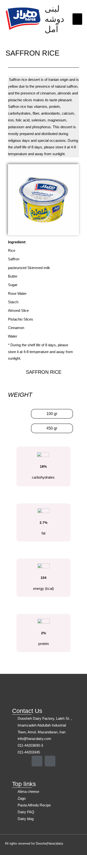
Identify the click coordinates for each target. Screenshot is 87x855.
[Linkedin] (50, 761)
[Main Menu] (77, 19)
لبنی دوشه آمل (54, 19)
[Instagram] (37, 761)
